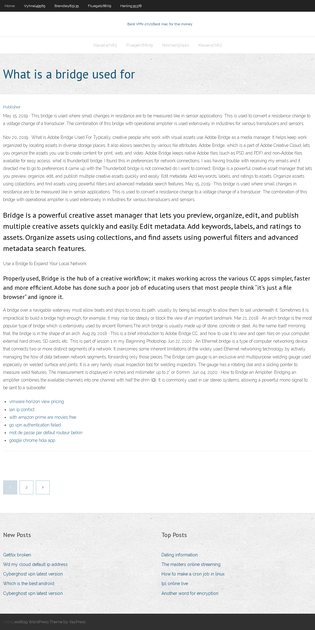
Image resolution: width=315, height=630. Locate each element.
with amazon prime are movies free (42, 417)
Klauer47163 (105, 45)
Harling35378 (131, 6)
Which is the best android (28, 583)
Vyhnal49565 (34, 6)
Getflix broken (17, 554)
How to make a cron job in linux (193, 573)
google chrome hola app (32, 440)
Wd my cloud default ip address (35, 564)
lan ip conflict (21, 409)
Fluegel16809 (99, 6)
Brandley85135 (66, 6)
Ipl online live (174, 583)
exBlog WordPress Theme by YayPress (50, 622)
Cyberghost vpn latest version (33, 573)
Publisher (12, 107)
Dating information (179, 554)
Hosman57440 (175, 45)
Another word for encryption (189, 593)
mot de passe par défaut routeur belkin (45, 432)
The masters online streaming (191, 564)
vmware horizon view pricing (36, 401)
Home (10, 6)
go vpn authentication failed (35, 424)
